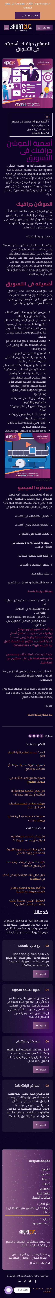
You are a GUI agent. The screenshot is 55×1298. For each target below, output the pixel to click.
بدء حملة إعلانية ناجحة (40, 714)
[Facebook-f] (35, 1281)
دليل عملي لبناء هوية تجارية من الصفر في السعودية (24, 876)
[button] (6, 27)
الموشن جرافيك (38, 125)
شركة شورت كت (33, 633)
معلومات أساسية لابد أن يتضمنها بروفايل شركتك (26, 818)
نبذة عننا (39, 1288)
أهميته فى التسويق (36, 129)
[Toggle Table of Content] (45, 117)
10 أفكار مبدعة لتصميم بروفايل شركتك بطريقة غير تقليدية (27, 889)
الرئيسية (49, 1288)
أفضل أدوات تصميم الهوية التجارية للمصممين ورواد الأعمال (26, 851)
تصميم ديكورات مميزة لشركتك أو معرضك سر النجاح (26, 766)
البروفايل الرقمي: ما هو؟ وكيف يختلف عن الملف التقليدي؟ (27, 902)
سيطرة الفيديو (39, 132)
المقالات (47, 1291)
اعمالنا (15, 1288)
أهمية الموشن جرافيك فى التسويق (29, 121)
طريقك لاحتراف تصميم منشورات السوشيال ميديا (27, 805)
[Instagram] (25, 1281)
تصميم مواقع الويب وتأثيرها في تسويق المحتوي (27, 779)
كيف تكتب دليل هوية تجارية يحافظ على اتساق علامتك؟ (26, 863)
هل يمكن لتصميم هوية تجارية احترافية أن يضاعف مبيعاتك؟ (28, 792)
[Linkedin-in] (19, 1281)
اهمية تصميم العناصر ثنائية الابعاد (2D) (26, 754)
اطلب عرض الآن (30, 15)
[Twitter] (30, 1281)
